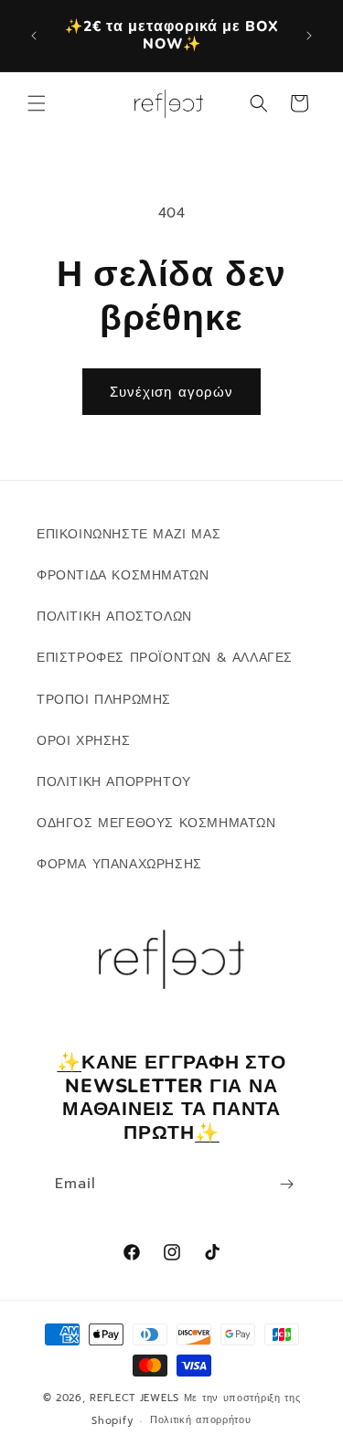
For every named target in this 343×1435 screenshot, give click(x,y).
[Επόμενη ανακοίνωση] (309, 36)
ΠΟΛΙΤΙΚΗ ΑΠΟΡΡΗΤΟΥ (114, 782)
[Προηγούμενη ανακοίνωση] (34, 36)
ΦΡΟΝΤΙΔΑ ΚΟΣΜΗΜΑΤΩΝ (123, 575)
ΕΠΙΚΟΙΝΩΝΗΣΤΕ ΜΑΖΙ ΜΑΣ (128, 534)
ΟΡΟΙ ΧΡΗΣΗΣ (84, 740)
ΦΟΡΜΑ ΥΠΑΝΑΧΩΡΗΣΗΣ (119, 864)
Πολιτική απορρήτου (201, 1420)
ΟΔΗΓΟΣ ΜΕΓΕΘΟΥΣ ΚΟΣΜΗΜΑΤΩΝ (156, 823)
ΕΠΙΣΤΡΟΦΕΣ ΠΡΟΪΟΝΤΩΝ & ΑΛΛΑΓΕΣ (165, 657)
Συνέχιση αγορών (171, 392)
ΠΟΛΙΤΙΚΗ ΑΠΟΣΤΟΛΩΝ (114, 616)
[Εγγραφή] (286, 1184)
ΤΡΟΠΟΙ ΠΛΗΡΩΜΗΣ (104, 699)
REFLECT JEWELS (134, 1398)
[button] (36, 103)
